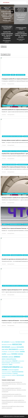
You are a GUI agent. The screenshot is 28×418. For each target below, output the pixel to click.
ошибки (4, 354)
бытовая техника (20, 341)
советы (10, 364)
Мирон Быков (5, 388)
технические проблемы (17, 371)
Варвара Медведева (7, 400)
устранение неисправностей (6, 375)
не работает (21, 349)
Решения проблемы (20, 74)
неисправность (13, 349)
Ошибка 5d (5, 224)
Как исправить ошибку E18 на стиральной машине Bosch (7, 27)
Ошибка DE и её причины (7, 8)
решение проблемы (6, 362)
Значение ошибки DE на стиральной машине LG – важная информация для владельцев (7, 15)
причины (20, 354)
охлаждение (17, 351)
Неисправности (6, 74)
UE (9, 341)
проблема (5, 356)
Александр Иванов (7, 20)
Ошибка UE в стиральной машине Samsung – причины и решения (21, 34)
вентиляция (9, 344)
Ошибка (13, 74)
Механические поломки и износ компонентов (21, 9)
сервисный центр (5, 364)
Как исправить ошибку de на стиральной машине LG (13, 193)
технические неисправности (6, 371)
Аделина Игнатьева (6, 406)
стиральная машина (10, 367)
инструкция (6, 347)
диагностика (17, 344)
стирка (21, 367)
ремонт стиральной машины (9, 359)
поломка (14, 354)
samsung (6, 341)
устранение (15, 373)
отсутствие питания (11, 351)
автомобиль (13, 341)
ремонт (17, 356)
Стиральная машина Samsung (15, 224)
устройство (14, 375)
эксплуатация (20, 375)
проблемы (10, 356)
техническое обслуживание (7, 373)
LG (2, 342)
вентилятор (4, 344)
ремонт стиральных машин (7, 360)
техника (4, 369)
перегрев (9, 353)
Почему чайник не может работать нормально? (21, 15)
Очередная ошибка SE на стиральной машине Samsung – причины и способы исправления (14, 384)
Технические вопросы (22, 164)
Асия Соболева (6, 382)
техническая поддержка (13, 369)
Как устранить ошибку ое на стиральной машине (13, 316)
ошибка (22, 351)
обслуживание (4, 351)
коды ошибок (5, 349)
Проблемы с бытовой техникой (21, 28)
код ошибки (20, 347)
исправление (13, 347)
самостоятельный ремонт (15, 362)
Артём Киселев (5, 394)
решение (15, 360)
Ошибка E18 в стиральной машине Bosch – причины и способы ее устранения (7, 35)
